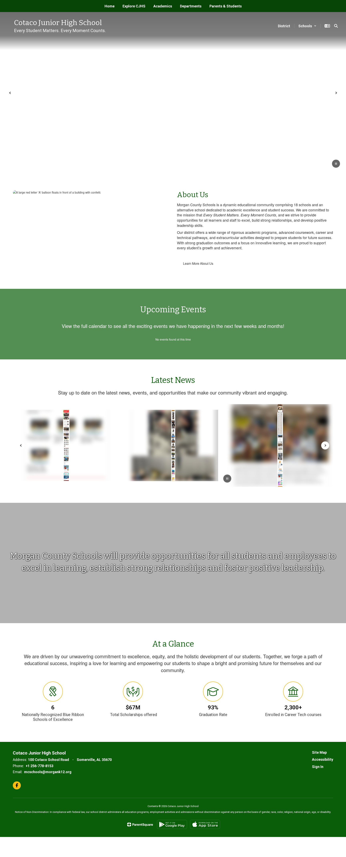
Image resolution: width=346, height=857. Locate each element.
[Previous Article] (21, 445)
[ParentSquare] (140, 825)
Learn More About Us (198, 263)
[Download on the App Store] (205, 824)
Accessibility (322, 759)
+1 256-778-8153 (39, 766)
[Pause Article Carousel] (227, 479)
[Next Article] (325, 445)
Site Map (319, 752)
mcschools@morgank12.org (47, 772)
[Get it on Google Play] (172, 824)
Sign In (317, 767)
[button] (307, 26)
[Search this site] (336, 26)
